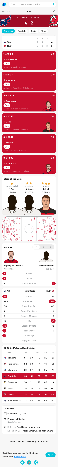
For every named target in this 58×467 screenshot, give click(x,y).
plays (43, 31)
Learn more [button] (20, 456)
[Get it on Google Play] (29, 462)
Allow (50, 454)
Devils (33, 31)
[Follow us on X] (35, 462)
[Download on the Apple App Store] (22, 462)
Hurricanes (13, 363)
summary (8, 31)
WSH (9, 42)
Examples (43, 441)
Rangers (12, 357)
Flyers (10, 388)
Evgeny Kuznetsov (13, 265)
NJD (9, 45)
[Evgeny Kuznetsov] (12, 257)
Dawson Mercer (46, 265)
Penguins (12, 382)
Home (13, 441)
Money (21, 441)
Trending (31, 441)
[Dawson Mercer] (46, 257)
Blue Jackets (14, 400)
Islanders (12, 369)
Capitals (22, 31)
